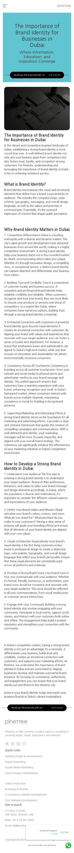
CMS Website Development (21, 800)
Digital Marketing (15, 762)
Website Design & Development (23, 756)
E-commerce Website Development (26, 794)
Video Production (15, 783)
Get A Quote (54, 75)
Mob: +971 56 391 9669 (19, 820)
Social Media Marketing (19, 767)
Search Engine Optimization (21, 773)
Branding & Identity (16, 789)
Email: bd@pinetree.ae (18, 825)
